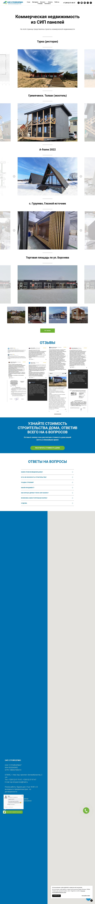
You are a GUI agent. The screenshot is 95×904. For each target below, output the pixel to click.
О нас (28, 2)
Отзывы (40, 3)
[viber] (85, 3)
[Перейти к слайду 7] (51, 85)
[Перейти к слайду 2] (47, 139)
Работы (57, 2)
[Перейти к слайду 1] (43, 85)
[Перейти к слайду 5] (48, 85)
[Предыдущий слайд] (3, 68)
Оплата (50, 2)
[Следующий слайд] (92, 68)
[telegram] (88, 3)
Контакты (48, 3)
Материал (35, 2)
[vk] (91, 3)
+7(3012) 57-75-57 (15, 780)
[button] (47, 448)
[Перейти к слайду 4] (47, 85)
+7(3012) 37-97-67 (29, 780)
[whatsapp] (82, 3)
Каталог (42, 2)
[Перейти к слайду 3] (46, 85)
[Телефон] (79, 3)
